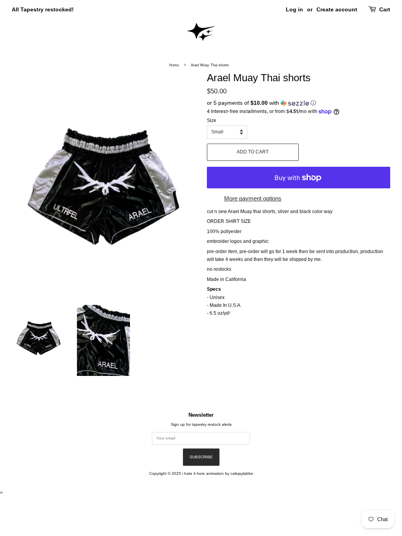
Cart (384, 9)
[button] (298, 103)
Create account (336, 9)
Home (174, 65)
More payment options (252, 198)
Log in (294, 9)
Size (211, 120)
